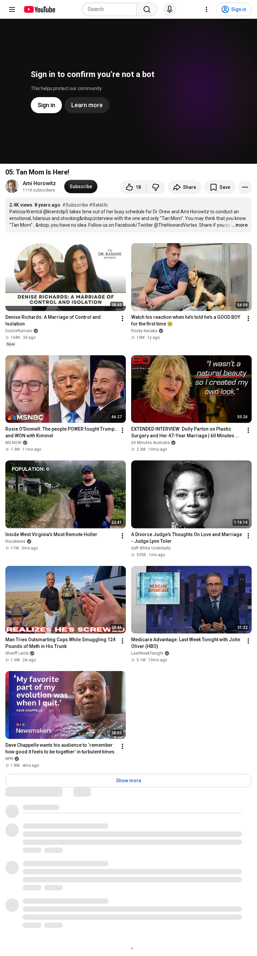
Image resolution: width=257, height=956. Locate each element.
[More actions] (245, 187)
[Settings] (206, 9)
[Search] (147, 9)
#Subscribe (75, 205)
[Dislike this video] (155, 187)
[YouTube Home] (39, 9)
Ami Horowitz (39, 183)
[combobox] (111, 9)
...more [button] (240, 225)
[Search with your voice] (169, 9)
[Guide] (12, 9)
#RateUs (98, 205)
